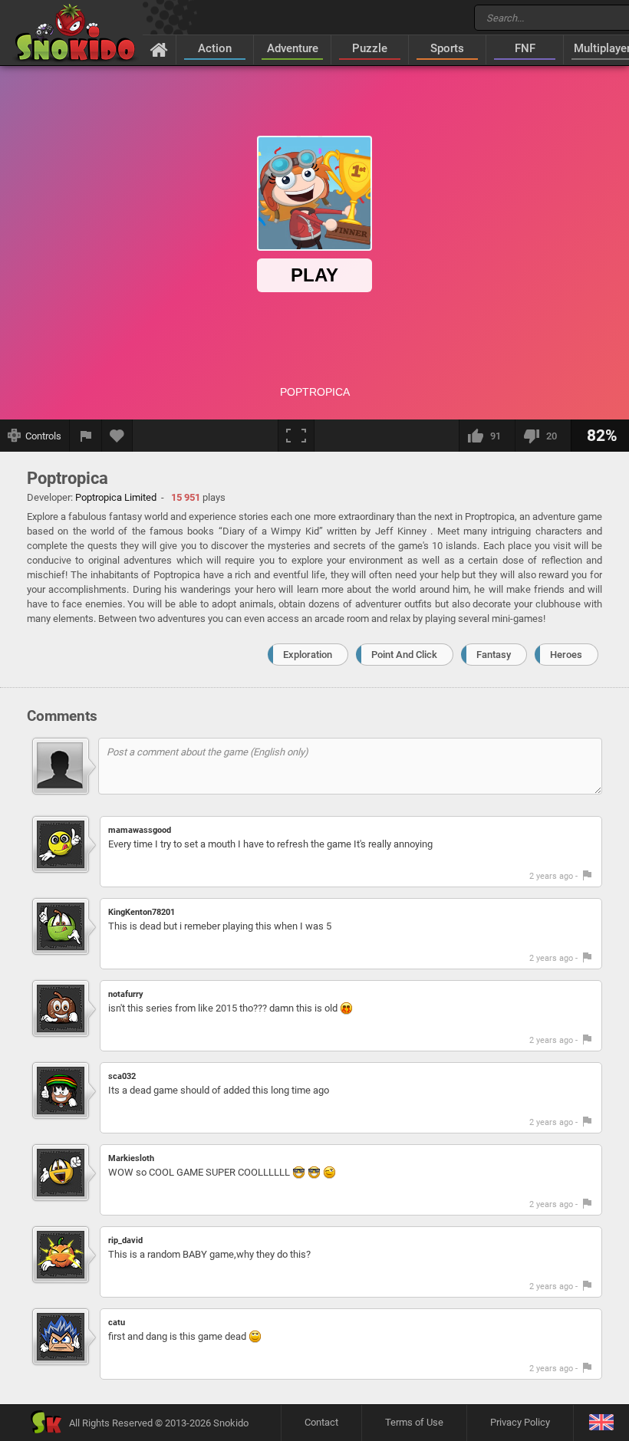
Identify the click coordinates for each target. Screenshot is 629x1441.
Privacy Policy (520, 1422)
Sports (447, 48)
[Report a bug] (86, 435)
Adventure (292, 48)
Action (215, 48)
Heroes (566, 654)
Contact (321, 1422)
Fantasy (493, 654)
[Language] (601, 1423)
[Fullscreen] (296, 435)
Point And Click (404, 654)
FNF (525, 48)
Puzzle (369, 48)
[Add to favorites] (117, 435)
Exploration (307, 654)
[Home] (159, 49)
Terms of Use (414, 1422)
